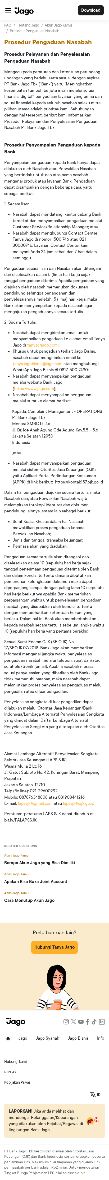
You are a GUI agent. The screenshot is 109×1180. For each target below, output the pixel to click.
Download (91, 10)
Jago (22, 1038)
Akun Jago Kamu (58, 25)
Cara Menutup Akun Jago (29, 901)
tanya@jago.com (42, 345)
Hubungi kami (15, 1061)
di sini (81, 1172)
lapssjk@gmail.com (35, 803)
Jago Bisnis (78, 1038)
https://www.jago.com (34, 389)
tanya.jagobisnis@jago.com (37, 364)
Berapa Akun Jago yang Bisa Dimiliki (39, 863)
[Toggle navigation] (8, 10)
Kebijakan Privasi (17, 1082)
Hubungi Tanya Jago (54, 947)
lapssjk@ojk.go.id (78, 803)
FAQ (7, 25)
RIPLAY (10, 1072)
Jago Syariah (47, 1038)
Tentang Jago (28, 25)
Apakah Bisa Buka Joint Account (35, 882)
